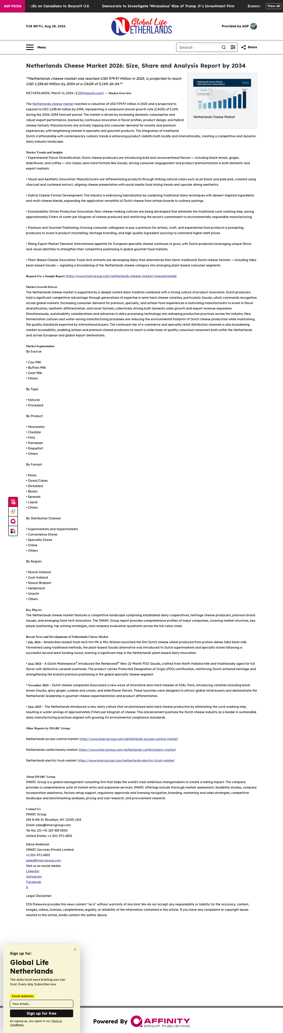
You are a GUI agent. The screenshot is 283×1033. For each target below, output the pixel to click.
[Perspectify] (13, 511)
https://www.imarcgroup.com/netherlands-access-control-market (129, 739)
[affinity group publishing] (13, 521)
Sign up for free (41, 1013)
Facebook (33, 882)
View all (274, 6)
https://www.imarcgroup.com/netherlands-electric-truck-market (126, 760)
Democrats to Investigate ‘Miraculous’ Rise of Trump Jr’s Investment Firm (168, 6)
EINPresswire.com (89, 93)
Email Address (22, 996)
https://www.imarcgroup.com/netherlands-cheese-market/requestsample (121, 276)
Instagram (34, 876)
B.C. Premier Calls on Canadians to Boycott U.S (47, 6)
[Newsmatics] (13, 531)
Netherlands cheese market (53, 104)
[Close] (75, 949)
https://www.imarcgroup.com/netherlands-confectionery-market (127, 750)
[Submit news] (13, 502)
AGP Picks (12, 6)
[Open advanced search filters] (233, 47)
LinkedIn (32, 871)
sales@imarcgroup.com (43, 860)
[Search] (223, 47)
